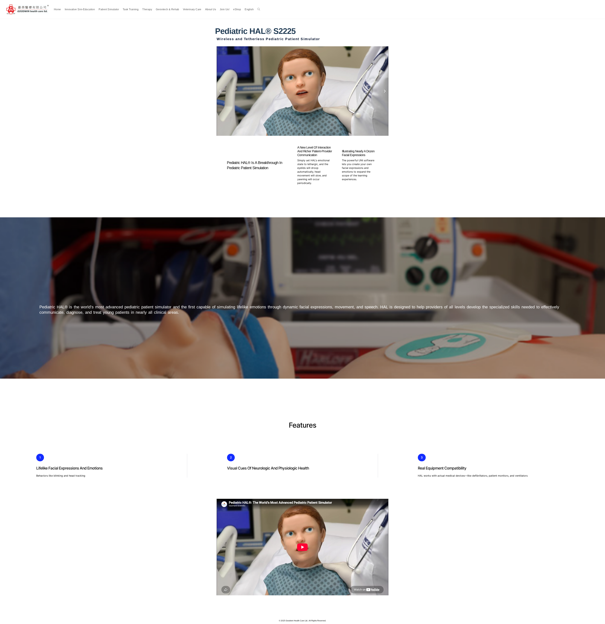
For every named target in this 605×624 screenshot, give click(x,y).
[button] (220, 91)
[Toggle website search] (259, 9)
